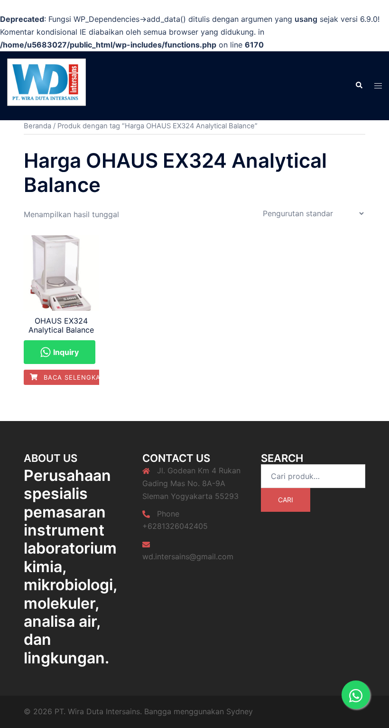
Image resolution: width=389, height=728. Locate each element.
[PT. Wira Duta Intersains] (46, 84)
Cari (285, 500)
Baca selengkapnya (80, 377)
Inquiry (65, 352)
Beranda (37, 126)
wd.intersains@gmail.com (187, 556)
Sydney (239, 711)
